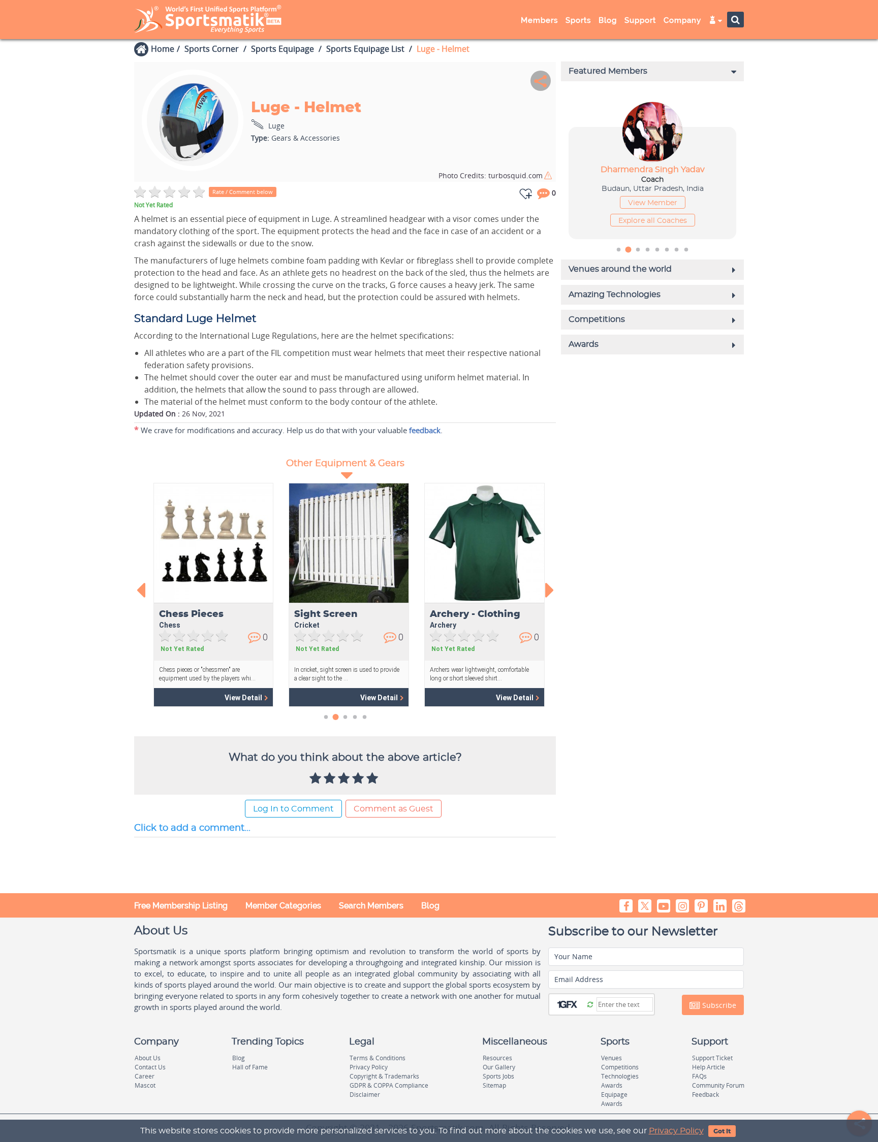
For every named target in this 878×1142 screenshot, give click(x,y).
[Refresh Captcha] (590, 1004)
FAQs (699, 1076)
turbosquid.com (490, 175)
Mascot (145, 1085)
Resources (497, 1058)
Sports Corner (211, 48)
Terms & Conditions (377, 1058)
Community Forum (718, 1085)
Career (144, 1076)
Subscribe (718, 1005)
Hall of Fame (250, 1067)
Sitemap (494, 1085)
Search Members (371, 905)
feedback (425, 430)
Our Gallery (499, 1067)
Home (162, 48)
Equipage (614, 1094)
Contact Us (150, 1067)
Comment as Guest (393, 809)
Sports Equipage (282, 48)
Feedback (705, 1094)
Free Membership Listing (181, 905)
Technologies (620, 1076)
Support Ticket (712, 1058)
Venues (611, 1058)
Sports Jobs (498, 1076)
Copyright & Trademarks (384, 1076)
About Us (148, 1058)
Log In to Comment (293, 809)
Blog (430, 905)
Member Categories (283, 905)
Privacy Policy (676, 1131)
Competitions (620, 1067)
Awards (611, 1085)
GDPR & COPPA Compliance (389, 1085)
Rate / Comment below (242, 191)
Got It (722, 1131)
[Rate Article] (373, 779)
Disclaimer (365, 1094)
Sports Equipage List (365, 48)
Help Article (708, 1067)
